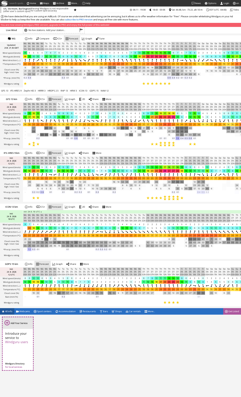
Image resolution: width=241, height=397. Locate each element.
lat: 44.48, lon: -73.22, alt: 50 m (187, 9)
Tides (236, 9)
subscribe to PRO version (79, 19)
